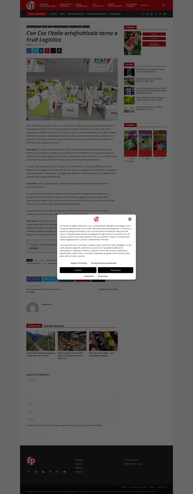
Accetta (78, 270)
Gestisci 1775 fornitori (79, 263)
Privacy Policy (103, 276)
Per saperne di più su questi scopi (103, 263)
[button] (130, 219)
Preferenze (115, 270)
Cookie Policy (89, 276)
